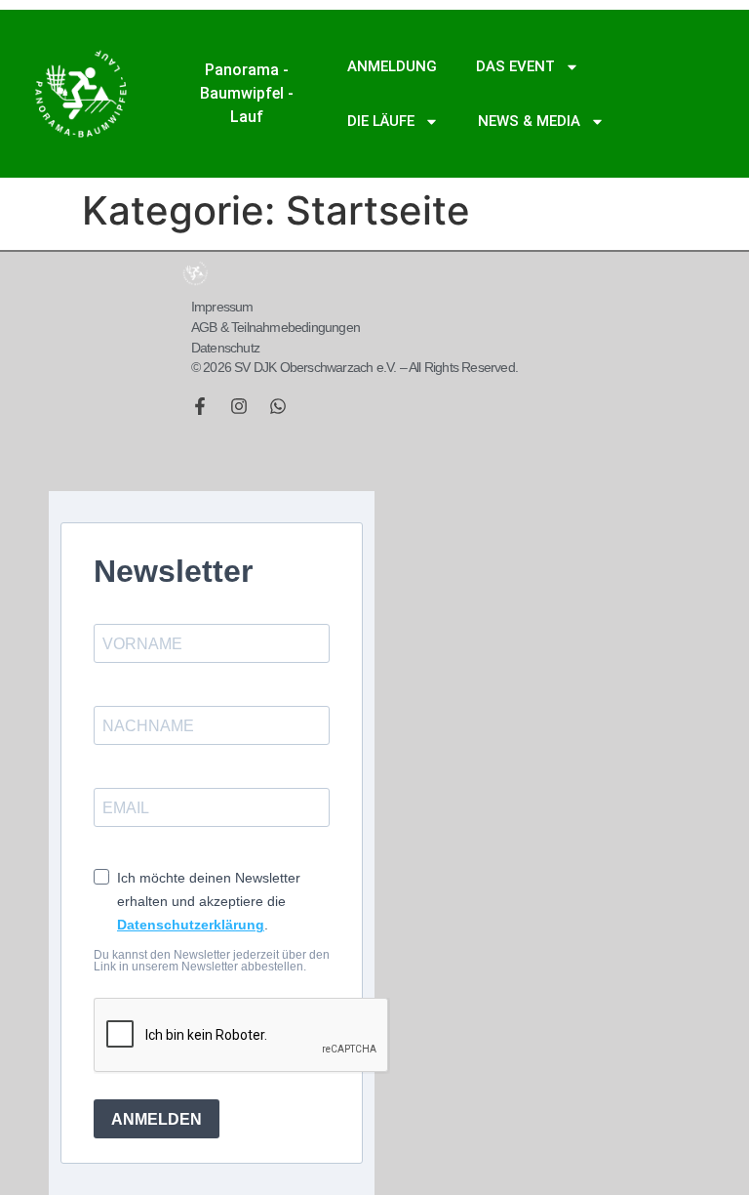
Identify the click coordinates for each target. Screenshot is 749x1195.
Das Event (515, 66)
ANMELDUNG (392, 66)
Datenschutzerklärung (190, 924)
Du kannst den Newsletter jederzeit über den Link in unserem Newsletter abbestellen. (212, 960)
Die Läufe (380, 121)
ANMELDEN (156, 1119)
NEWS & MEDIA (529, 121)
